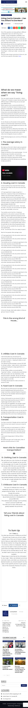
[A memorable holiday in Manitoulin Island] (8, 661)
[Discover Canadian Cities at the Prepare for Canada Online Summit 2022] (20, 661)
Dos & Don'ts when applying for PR (12, 694)
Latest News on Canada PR (7, 15)
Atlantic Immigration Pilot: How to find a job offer (20, 625)
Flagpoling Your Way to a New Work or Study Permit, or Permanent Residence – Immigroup (7, 627)
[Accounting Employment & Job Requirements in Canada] (20, 644)
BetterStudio (17, 705)
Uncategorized (7, 699)
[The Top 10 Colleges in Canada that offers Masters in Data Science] (8, 644)
